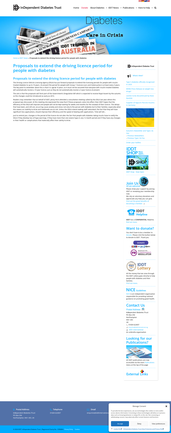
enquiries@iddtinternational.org (138, 327)
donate (129, 235)
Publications (136, 342)
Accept (120, 424)
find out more (131, 222)
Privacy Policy (68, 429)
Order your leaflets (133, 142)
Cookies (77, 429)
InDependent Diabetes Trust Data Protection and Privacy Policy (143, 429)
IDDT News (23, 58)
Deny (139, 424)
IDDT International (136, 330)
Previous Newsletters (135, 136)
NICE (128, 294)
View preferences (158, 424)
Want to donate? (140, 228)
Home (15, 58)
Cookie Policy (118, 429)
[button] (166, 406)
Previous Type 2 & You (136, 138)
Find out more (131, 283)
